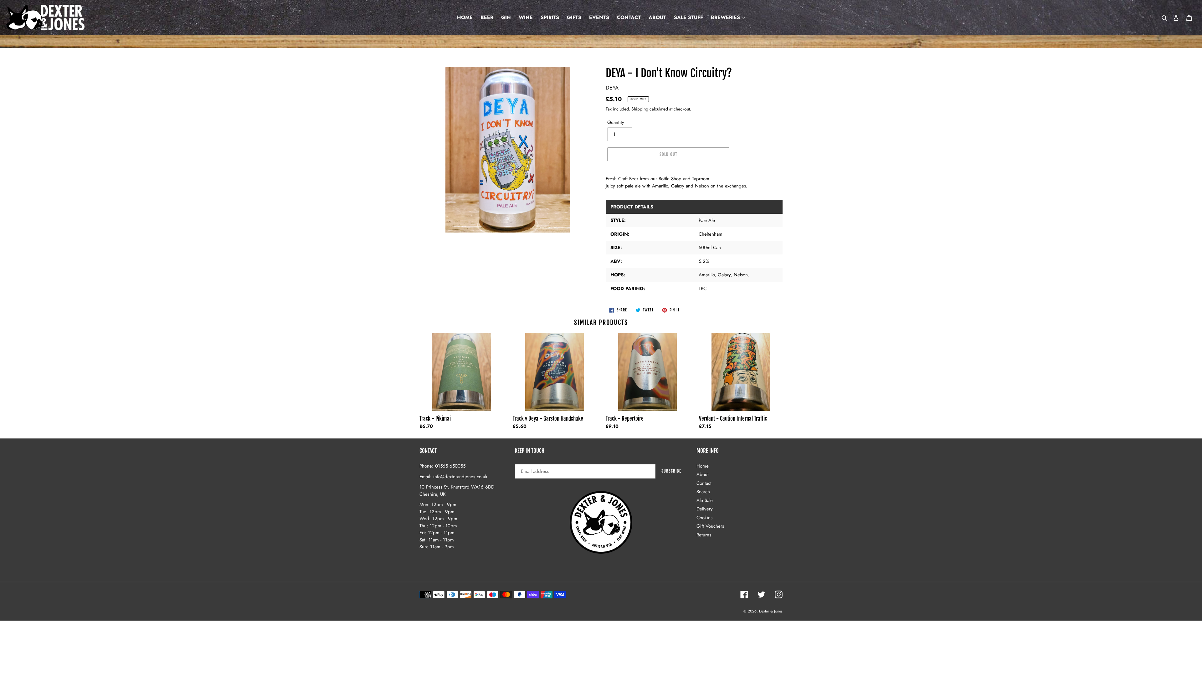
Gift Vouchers (710, 526)
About (702, 474)
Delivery (704, 508)
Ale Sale (704, 500)
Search (703, 491)
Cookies (704, 517)
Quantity (615, 122)
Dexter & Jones (771, 611)
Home (702, 466)
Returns (703, 534)
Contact (703, 483)
